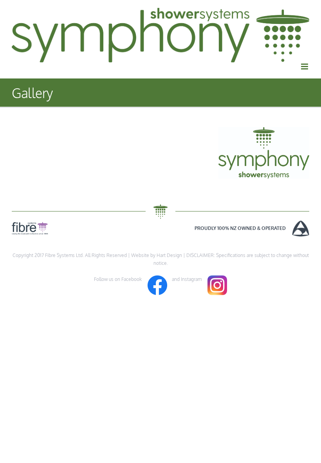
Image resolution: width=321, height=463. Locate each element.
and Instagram (187, 279)
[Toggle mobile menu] (305, 66)
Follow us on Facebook (121, 279)
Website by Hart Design (156, 255)
